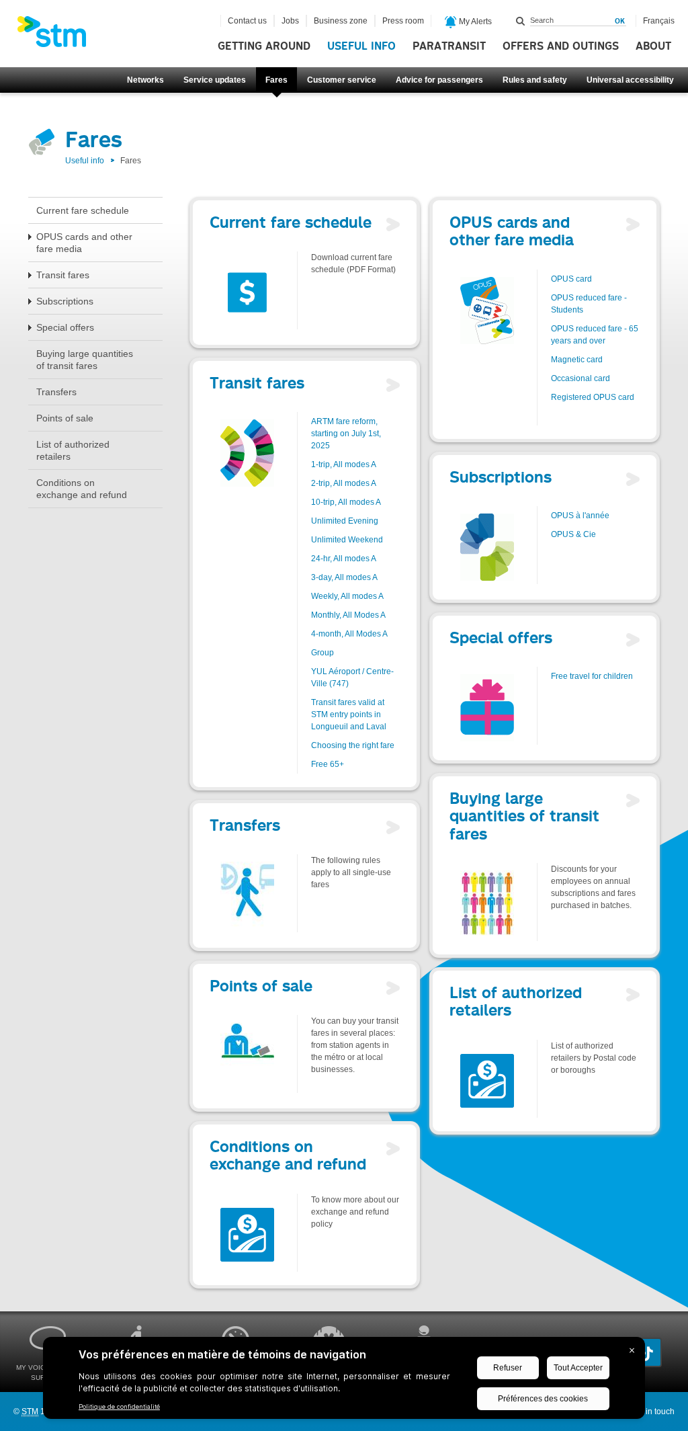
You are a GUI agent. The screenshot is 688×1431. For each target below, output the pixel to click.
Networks (145, 80)
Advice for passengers (439, 80)
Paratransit (449, 46)
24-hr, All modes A (343, 558)
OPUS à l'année (580, 515)
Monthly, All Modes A (348, 615)
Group (322, 652)
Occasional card (580, 378)
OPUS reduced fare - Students (589, 304)
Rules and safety (535, 80)
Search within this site (520, 21)
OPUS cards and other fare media (84, 242)
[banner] (58, 35)
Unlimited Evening (344, 521)
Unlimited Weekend (347, 539)
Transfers (56, 391)
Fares (276, 80)
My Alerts (474, 21)
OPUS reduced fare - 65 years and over (594, 334)
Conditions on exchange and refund (81, 488)
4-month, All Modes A (349, 634)
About (653, 46)
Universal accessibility (630, 80)
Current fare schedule (82, 210)
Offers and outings (561, 46)
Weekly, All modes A (347, 596)
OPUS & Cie (573, 534)
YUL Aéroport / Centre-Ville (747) (352, 677)
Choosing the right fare (352, 745)
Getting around (264, 46)
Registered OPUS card (592, 397)
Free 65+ (327, 764)
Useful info (361, 46)
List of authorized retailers (73, 450)
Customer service (341, 80)
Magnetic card (577, 359)
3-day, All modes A (344, 577)
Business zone (341, 21)
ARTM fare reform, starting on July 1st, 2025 (346, 433)
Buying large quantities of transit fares (84, 359)
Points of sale (64, 418)
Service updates (214, 80)
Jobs (290, 21)
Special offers (65, 327)
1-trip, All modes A (343, 464)
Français (659, 21)
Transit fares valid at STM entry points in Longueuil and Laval (348, 714)
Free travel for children (592, 676)
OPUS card (571, 279)
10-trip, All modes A (346, 502)
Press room (403, 21)
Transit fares (62, 275)
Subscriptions (64, 301)
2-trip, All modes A (343, 483)
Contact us (247, 21)
